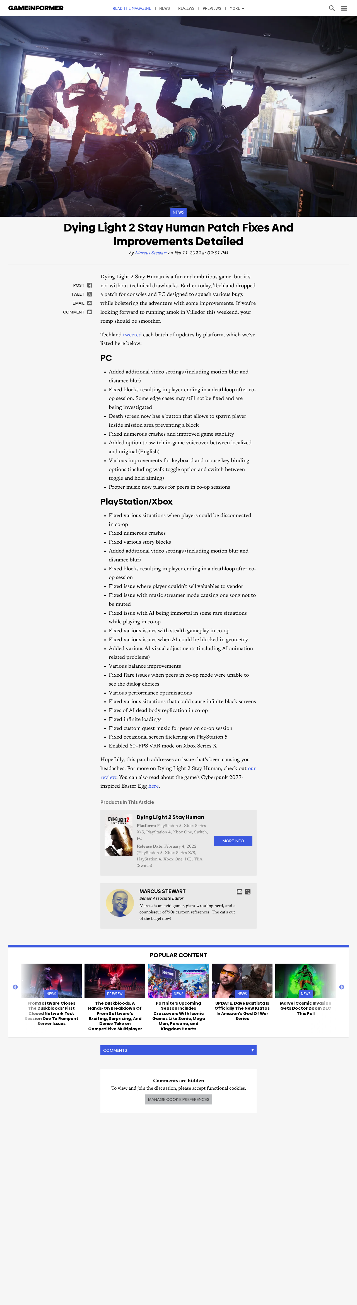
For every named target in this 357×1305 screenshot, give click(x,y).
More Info (233, 841)
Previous (15, 987)
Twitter (247, 891)
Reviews (186, 8)
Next (341, 987)
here (153, 786)
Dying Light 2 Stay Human (170, 817)
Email (239, 891)
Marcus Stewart (151, 253)
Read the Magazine (132, 8)
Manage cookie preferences (178, 1099)
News (164, 8)
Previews (212, 8)
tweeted (132, 335)
